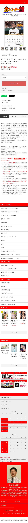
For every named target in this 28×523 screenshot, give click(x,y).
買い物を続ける (5, 110)
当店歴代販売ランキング (7, 293)
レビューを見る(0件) (6, 100)
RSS (21, 513)
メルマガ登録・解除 (15, 513)
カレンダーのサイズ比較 (7, 297)
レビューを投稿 (5, 102)
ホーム (3, 54)
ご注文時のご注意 (5, 282)
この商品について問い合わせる (8, 108)
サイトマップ (4, 286)
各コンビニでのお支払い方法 (8, 300)
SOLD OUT (14, 84)
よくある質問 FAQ (5, 290)
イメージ (14, 116)
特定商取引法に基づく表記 (7, 90)
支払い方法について (11, 510)
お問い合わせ (3, 505)
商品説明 (5, 116)
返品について (4, 88)
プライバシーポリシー (7, 513)
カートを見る (17, 501)
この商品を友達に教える (7, 105)
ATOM (24, 513)
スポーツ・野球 (7, 54)
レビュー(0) (23, 116)
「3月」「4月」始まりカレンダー (11, 55)
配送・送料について (19, 510)
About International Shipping (8, 304)
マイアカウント (4, 501)
